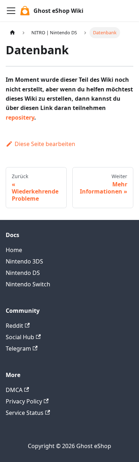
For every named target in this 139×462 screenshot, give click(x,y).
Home (14, 250)
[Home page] (12, 32)
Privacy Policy (24, 401)
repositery (20, 117)
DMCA (14, 390)
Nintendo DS (23, 273)
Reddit (14, 326)
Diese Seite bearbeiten (45, 144)
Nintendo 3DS (24, 261)
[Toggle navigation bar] (11, 10)
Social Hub (20, 337)
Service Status (24, 413)
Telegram (18, 348)
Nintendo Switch (28, 284)
